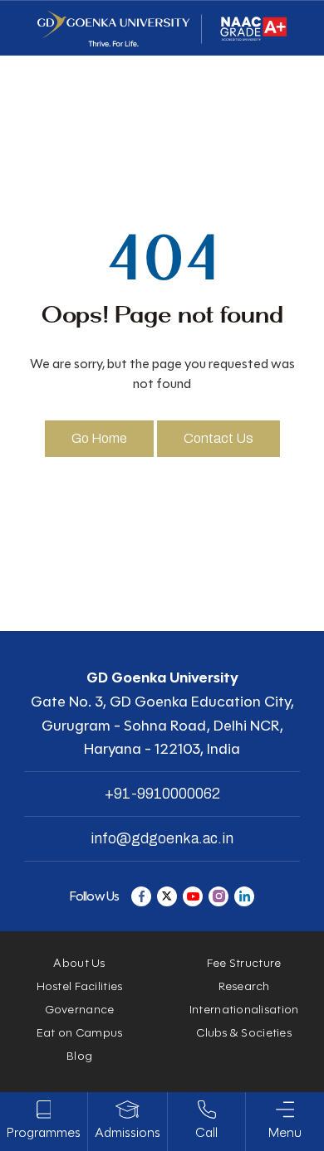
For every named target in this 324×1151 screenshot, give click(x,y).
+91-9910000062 (162, 793)
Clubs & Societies (244, 1033)
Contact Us (218, 438)
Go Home (99, 438)
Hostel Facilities (80, 986)
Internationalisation (244, 1010)
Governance (80, 1010)
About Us (79, 963)
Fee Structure (244, 963)
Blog (79, 1056)
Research (244, 986)
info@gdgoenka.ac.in (162, 838)
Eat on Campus (80, 1033)
